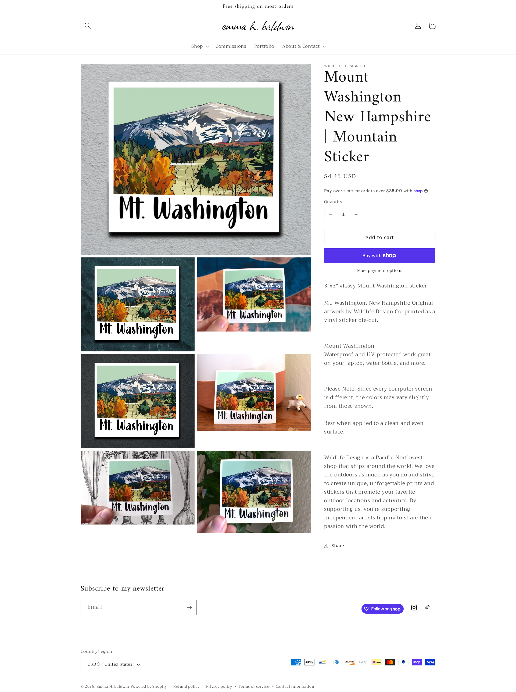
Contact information (295, 687)
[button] (88, 26)
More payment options (380, 271)
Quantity (333, 202)
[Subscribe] (189, 607)
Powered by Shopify (149, 686)
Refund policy (186, 687)
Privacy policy (219, 687)
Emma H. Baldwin (113, 686)
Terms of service (254, 687)
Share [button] (338, 546)
